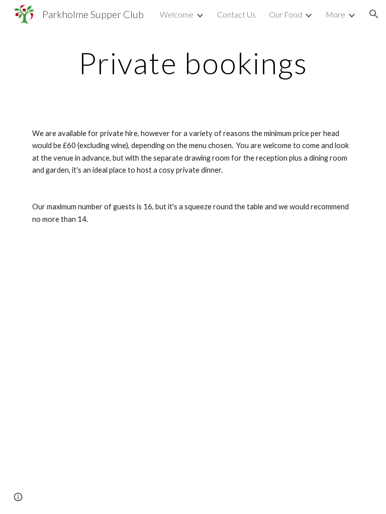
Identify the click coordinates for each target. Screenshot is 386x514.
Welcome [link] (177, 14)
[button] (374, 14)
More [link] (335, 14)
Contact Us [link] (236, 14)
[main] (192, 62)
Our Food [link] (285, 14)
